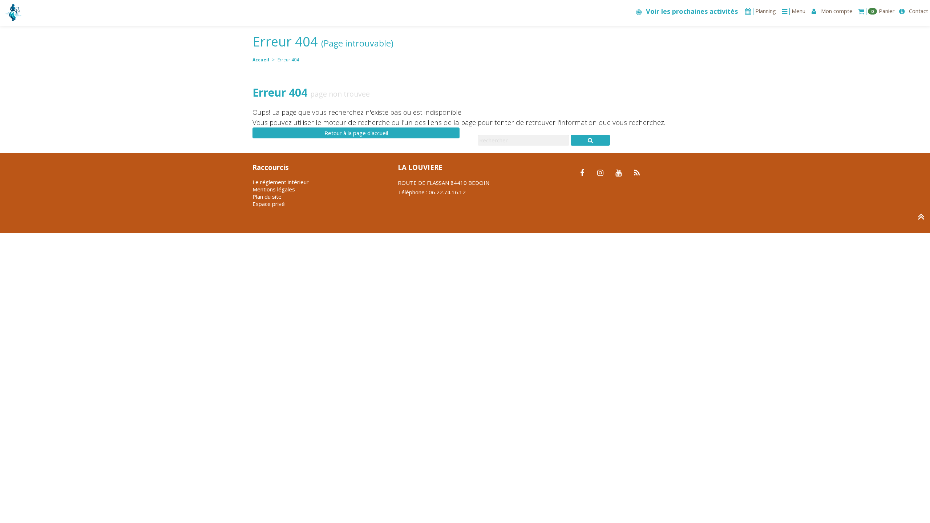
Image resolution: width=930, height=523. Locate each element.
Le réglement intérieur (280, 182)
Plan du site (267, 196)
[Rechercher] (590, 140)
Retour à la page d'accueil (356, 133)
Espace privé (268, 203)
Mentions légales (273, 189)
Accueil (260, 60)
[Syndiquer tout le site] (636, 173)
